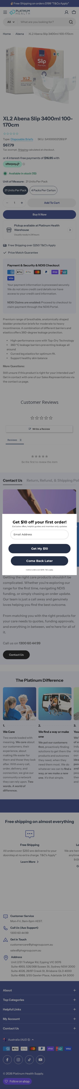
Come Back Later (39, 561)
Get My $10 (39, 548)
